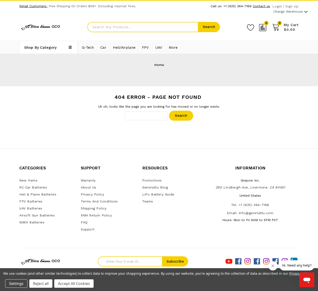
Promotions (152, 180)
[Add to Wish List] (250, 27)
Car (103, 47)
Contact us (261, 6)
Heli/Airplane (124, 47)
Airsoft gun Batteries (37, 215)
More (173, 47)
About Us (88, 187)
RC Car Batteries (33, 187)
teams (147, 201)
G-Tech (88, 47)
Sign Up (292, 6)
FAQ (84, 222)
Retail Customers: (33, 6)
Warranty (88, 180)
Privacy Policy (92, 194)
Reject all (41, 283)
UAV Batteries (30, 208)
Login (277, 6)
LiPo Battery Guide (158, 194)
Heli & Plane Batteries (37, 194)
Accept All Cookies (74, 283)
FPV (145, 47)
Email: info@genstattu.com (250, 213)
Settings (16, 283)
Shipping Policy (94, 208)
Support (88, 229)
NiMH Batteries (31, 222)
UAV (158, 47)
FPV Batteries (31, 201)
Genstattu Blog (155, 187)
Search (209, 27)
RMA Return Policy (96, 215)
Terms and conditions (99, 201)
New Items (28, 180)
